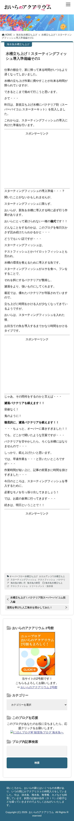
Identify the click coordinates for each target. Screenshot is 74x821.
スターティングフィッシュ (23, 579)
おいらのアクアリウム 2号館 (38, 687)
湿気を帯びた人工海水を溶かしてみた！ (29, 607)
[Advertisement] (37, 161)
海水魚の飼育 (33, 583)
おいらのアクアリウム (41, 812)
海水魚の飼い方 (18, 583)
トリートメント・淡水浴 (41, 586)
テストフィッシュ (46, 579)
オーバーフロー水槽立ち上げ (24, 576)
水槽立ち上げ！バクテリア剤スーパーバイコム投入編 (38, 599)
